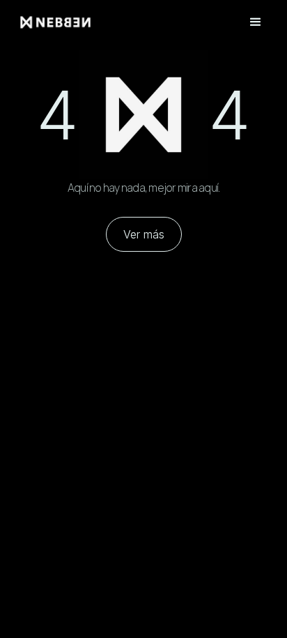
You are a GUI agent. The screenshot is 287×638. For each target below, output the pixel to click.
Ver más (143, 234)
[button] (255, 22)
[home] (77, 21)
